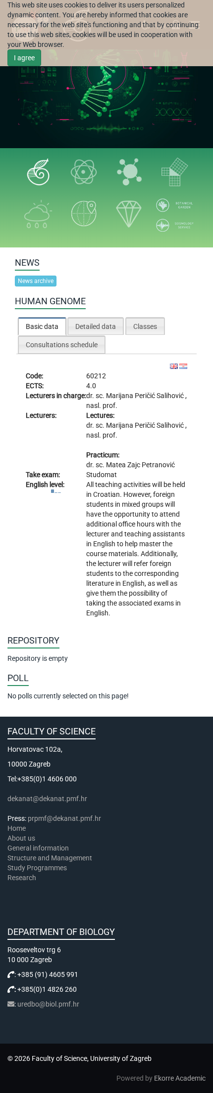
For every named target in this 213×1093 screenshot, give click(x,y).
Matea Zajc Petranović (140, 465)
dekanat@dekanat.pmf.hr (47, 799)
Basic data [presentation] (42, 326)
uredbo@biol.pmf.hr (48, 1004)
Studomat (101, 475)
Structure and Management (49, 858)
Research (22, 878)
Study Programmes (37, 868)
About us (22, 838)
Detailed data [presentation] (95, 326)
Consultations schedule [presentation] (62, 345)
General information (38, 848)
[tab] (42, 326)
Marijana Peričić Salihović (145, 396)
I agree (24, 58)
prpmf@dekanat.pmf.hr (64, 818)
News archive (35, 281)
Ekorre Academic (180, 1078)
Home (16, 828)
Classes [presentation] (145, 326)
